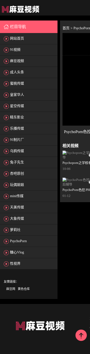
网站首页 (17, 38)
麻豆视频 (17, 61)
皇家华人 (17, 95)
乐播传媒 (17, 128)
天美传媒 (17, 207)
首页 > (68, 28)
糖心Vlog (17, 252)
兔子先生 (17, 162)
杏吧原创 (17, 173)
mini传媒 (17, 196)
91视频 (15, 50)
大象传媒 (17, 218)
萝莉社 (15, 230)
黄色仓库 (24, 289)
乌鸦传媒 (17, 151)
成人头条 (17, 72)
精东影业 (17, 117)
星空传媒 (17, 106)
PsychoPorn (18, 241)
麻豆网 (10, 289)
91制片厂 (17, 140)
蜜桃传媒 (17, 83)
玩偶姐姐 (17, 185)
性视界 (15, 263)
